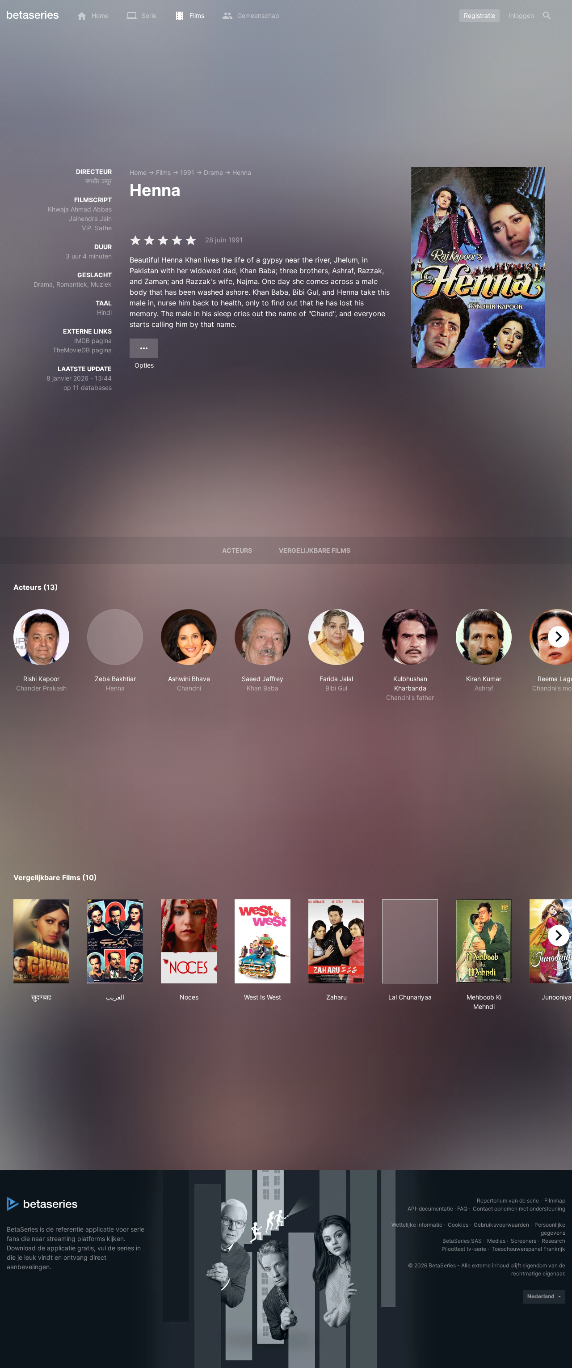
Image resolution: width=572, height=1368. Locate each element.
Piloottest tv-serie (464, 1248)
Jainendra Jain (90, 218)
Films (163, 172)
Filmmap (554, 1200)
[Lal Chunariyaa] (410, 941)
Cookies (458, 1224)
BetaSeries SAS (462, 1240)
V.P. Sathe (97, 228)
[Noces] (189, 941)
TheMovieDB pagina (82, 350)
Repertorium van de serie (508, 1200)
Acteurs (237, 550)
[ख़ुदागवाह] (41, 941)
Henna (241, 172)
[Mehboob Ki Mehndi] (484, 941)
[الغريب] (115, 941)
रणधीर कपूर (98, 181)
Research (553, 1240)
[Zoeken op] (546, 15)
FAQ (462, 1208)
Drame (213, 172)
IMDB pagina (93, 340)
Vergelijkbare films (314, 550)
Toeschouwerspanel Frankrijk (528, 1248)
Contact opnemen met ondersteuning (519, 1208)
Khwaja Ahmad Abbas (80, 209)
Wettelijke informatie (416, 1224)
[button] (41, 655)
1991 (187, 172)
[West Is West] (262, 941)
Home (138, 172)
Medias (496, 1240)
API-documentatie (430, 1208)
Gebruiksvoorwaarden (501, 1224)
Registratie (479, 15)
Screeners (523, 1240)
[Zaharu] (336, 941)
